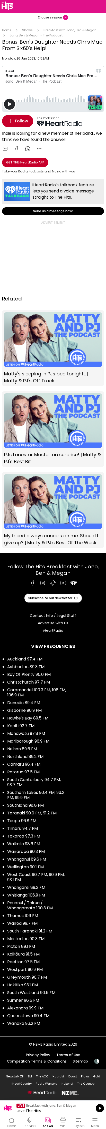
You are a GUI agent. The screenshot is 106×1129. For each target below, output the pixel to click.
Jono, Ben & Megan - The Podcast (36, 35)
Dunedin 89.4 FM (23, 703)
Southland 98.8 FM (25, 805)
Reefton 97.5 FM (23, 962)
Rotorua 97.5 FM (23, 772)
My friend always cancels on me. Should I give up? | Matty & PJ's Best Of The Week (53, 510)
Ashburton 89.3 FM (26, 667)
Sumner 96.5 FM (23, 1000)
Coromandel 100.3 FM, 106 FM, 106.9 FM (36, 692)
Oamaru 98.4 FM (23, 764)
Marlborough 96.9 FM (28, 741)
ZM (30, 1076)
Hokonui (67, 1084)
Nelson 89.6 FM (22, 749)
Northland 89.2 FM (25, 757)
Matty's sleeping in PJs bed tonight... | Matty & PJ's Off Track (53, 348)
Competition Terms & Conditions (37, 1061)
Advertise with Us (53, 623)
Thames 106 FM (22, 916)
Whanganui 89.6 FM (26, 859)
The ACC (42, 1076)
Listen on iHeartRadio (53, 1108)
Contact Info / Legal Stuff (53, 615)
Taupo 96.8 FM (21, 821)
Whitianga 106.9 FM (26, 895)
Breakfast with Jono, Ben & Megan (69, 30)
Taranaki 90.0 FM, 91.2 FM (32, 813)
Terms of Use (68, 1054)
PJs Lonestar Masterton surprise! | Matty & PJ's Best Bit (53, 429)
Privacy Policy (38, 1054)
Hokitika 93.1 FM (22, 985)
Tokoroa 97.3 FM (23, 836)
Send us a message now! (53, 197)
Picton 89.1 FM (21, 946)
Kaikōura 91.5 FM (23, 954)
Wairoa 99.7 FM (22, 923)
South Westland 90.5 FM (31, 993)
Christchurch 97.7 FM (28, 682)
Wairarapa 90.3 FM (26, 851)
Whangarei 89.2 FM (26, 887)
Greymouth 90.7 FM (27, 977)
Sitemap (80, 1061)
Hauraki (58, 1076)
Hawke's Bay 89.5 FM (27, 718)
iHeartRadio (53, 630)
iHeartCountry (22, 1084)
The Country (85, 1084)
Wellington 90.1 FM (25, 867)
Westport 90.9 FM (25, 969)
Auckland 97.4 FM (24, 659)
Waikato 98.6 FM (23, 844)
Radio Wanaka (46, 1084)
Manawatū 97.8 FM (26, 733)
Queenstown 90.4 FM (28, 1016)
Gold (96, 1076)
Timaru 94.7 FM (22, 828)
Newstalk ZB (14, 1076)
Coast (72, 1076)
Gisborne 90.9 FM (24, 710)
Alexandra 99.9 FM (25, 1008)
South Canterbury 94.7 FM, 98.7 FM (34, 782)
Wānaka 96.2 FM (23, 1023)
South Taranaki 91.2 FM (29, 931)
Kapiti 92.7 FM (20, 726)
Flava (85, 1076)
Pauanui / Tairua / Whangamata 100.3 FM (30, 905)
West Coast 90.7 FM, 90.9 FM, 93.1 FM (36, 877)
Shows (27, 30)
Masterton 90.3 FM (26, 939)
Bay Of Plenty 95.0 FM (29, 674)
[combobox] (39, 149)
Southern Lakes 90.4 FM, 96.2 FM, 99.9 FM (35, 795)
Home (6, 30)
